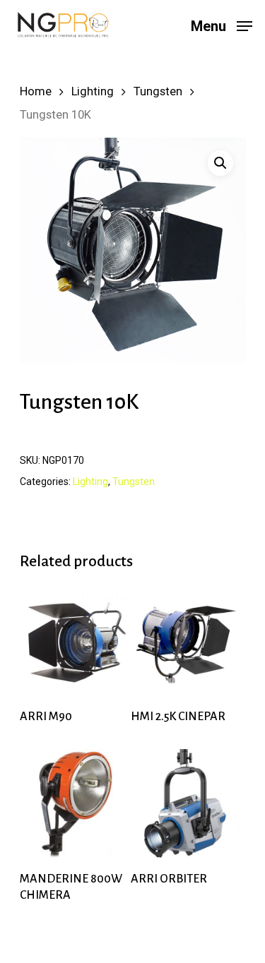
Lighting (92, 91)
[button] (220, 163)
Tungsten (158, 91)
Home (36, 91)
